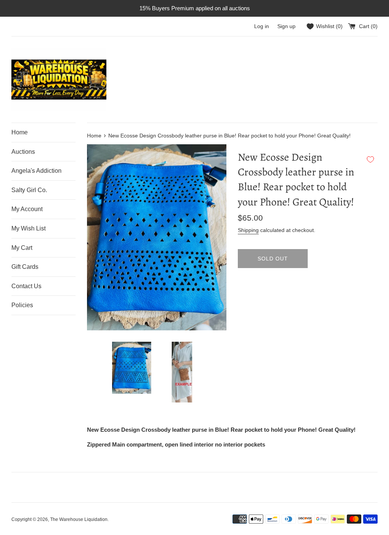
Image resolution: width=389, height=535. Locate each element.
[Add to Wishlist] (370, 159)
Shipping (248, 230)
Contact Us (26, 286)
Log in (261, 26)
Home (19, 132)
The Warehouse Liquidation (79, 519)
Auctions (23, 151)
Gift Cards (24, 267)
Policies (22, 305)
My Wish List (28, 228)
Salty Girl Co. (29, 190)
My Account (27, 209)
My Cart (21, 248)
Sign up (286, 26)
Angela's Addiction (36, 170)
